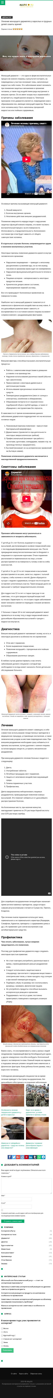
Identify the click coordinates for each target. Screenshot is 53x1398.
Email (3, 1203)
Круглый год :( (9, 1335)
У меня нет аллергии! (12, 1339)
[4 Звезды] (20, 29)
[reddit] (22, 1157)
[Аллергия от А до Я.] (26, 2)
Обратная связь (36, 1374)
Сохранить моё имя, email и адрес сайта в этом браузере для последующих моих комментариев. (22, 1214)
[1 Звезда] (14, 29)
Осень (6, 1346)
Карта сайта (23, 1374)
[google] (18, 1157)
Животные (5, 1249)
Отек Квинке (6, 1260)
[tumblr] (35, 1157)
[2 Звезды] (16, 29)
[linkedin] (31, 1157)
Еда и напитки (7, 1245)
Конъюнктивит (7, 1253)
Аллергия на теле (8, 1234)
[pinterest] (26, 1157)
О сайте (14, 1374)
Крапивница (6, 1256)
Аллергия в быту (8, 1231)
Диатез (4, 1242)
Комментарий (6, 1176)
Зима (5, 1342)
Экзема (4, 1264)
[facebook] (10, 1157)
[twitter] (14, 1157)
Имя (3, 1196)
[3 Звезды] (18, 29)
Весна (5, 1328)
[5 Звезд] (22, 29)
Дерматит (7, 17)
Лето (5, 1332)
